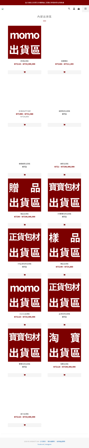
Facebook (41, 444)
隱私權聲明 (51, 441)
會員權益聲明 (61, 441)
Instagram (48, 444)
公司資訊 (43, 441)
